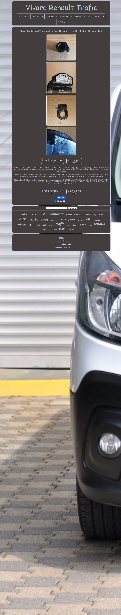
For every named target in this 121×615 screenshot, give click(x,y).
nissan (87, 214)
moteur (35, 214)
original (22, 224)
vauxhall (23, 214)
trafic (60, 224)
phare (101, 214)
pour (72, 219)
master (51, 225)
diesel (75, 225)
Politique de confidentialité (61, 244)
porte (55, 229)
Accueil (61, 238)
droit (38, 225)
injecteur (97, 220)
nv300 (77, 214)
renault (99, 224)
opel (89, 219)
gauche (33, 219)
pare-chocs (47, 229)
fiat (95, 215)
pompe (69, 215)
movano (44, 220)
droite (32, 225)
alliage (81, 220)
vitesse (71, 229)
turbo (90, 225)
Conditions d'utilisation (61, 247)
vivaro (20, 218)
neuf (78, 229)
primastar (56, 214)
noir (45, 225)
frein (52, 220)
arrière (61, 219)
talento (82, 224)
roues (105, 220)
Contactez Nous (61, 241)
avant (62, 228)
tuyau (68, 225)
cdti (44, 214)
